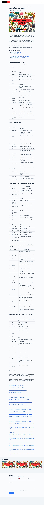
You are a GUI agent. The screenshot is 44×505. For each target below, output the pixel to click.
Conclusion (13, 58)
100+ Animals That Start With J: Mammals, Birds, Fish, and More (20, 406)
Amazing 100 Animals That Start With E (16, 394)
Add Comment (11, 482)
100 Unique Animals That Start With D (15, 392)
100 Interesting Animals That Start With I (16, 404)
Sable (13, 66)
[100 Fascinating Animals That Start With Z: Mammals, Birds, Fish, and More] (8, 464)
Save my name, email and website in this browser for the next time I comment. (18, 490)
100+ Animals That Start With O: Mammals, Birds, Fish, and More (20, 418)
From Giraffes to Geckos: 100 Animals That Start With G (19, 399)
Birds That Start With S (15, 53)
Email (19, 478)
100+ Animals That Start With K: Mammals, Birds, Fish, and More (20, 409)
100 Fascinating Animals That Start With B (16, 387)
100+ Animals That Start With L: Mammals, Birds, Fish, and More (20, 411)
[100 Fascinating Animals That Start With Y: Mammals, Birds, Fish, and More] (22, 464)
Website (28, 478)
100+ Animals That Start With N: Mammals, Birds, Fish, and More (20, 416)
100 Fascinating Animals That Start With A (16, 385)
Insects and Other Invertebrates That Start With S (20, 56)
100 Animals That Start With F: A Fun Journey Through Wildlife (20, 397)
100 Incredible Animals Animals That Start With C (18, 390)
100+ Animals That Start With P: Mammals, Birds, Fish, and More (20, 421)
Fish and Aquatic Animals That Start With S (18, 57)
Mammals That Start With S (16, 52)
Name (20, 10)
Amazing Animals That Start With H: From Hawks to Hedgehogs (20, 402)
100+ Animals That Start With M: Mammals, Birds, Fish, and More (20, 414)
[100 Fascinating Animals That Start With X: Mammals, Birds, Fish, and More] (35, 464)
